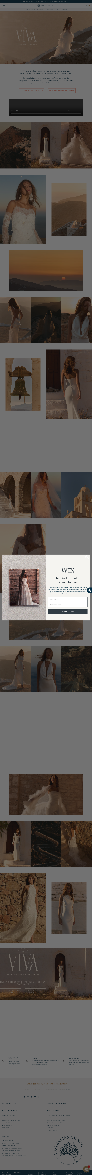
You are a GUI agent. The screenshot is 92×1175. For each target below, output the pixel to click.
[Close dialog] (87, 557)
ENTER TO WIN (68, 612)
